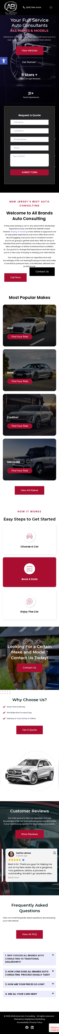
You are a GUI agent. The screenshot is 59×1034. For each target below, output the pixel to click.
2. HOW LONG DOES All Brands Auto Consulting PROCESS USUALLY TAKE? (27, 973)
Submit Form (29, 172)
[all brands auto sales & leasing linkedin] (32, 1027)
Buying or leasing (19, 231)
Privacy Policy (36, 1022)
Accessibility (22, 1022)
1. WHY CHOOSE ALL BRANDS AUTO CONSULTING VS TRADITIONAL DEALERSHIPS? (24, 959)
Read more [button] (11, 877)
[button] (3, 60)
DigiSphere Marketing (35, 1019)
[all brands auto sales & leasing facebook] (26, 1027)
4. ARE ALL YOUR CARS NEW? (21, 994)
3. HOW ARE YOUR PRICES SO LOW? (25, 984)
